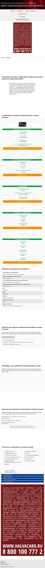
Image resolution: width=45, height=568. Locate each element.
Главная (12, 11)
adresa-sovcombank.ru (9, 566)
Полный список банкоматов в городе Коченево (21, 426)
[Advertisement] (22, 67)
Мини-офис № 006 (10, 340)
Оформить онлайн (22, 148)
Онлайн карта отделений (10, 479)
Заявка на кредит (30, 11)
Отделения (20, 11)
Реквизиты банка (8, 475)
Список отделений (8, 477)
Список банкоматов (8, 481)
